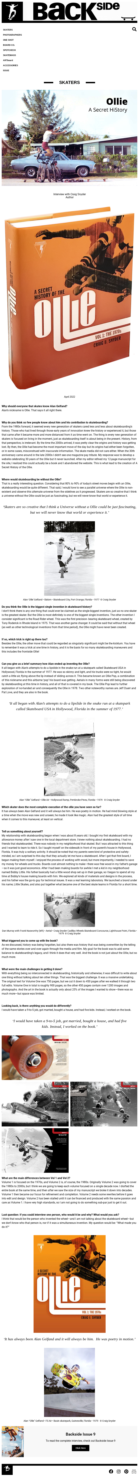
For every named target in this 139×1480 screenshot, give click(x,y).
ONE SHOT (8, 40)
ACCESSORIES (10, 65)
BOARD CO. (9, 45)
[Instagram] (118, 1471)
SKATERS (8, 30)
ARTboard (8, 60)
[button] (134, 29)
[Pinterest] (126, 1471)
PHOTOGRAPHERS (12, 35)
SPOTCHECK (9, 50)
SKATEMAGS (9, 55)
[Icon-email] (134, 1471)
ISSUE (6, 70)
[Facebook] (111, 1471)
